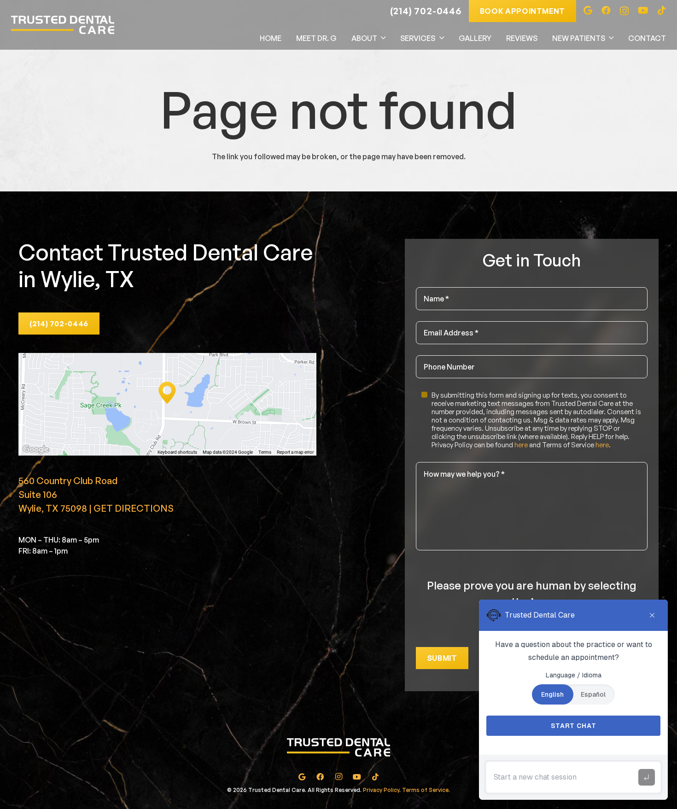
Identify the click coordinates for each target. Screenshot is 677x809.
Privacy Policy (381, 789)
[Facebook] (606, 10)
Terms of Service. (426, 789)
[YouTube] (643, 10)
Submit (442, 658)
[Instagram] (624, 11)
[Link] (62, 25)
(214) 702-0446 (425, 11)
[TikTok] (662, 10)
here (521, 444)
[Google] (588, 10)
